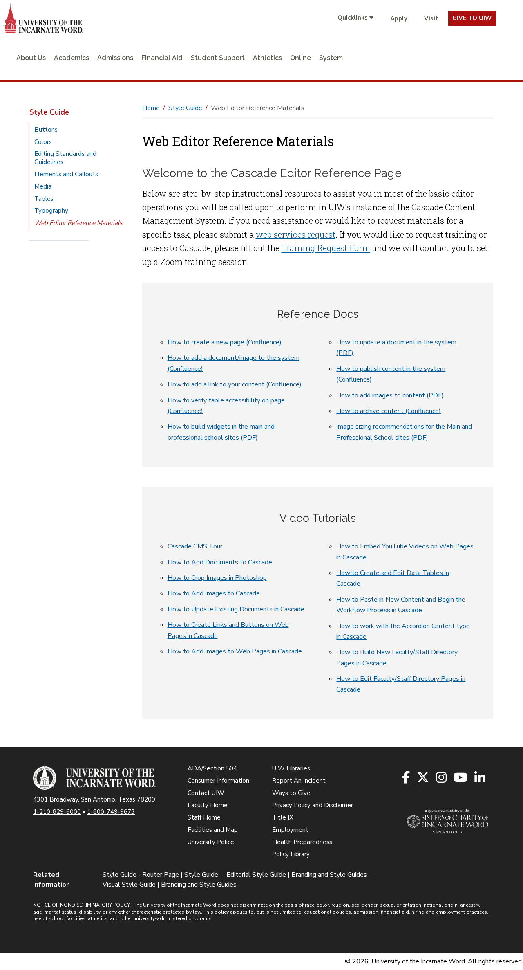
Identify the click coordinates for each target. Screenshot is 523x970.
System (331, 58)
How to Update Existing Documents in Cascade (236, 609)
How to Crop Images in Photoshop (217, 577)
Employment (290, 830)
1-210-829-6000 (57, 812)
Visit (431, 18)
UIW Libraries (291, 768)
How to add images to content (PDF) (390, 395)
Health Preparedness (302, 842)
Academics (71, 58)
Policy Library (291, 854)
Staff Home (204, 817)
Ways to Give (291, 793)
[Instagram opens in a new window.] (442, 778)
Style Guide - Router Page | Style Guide (160, 874)
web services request (295, 234)
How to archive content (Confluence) (388, 410)
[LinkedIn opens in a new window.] (480, 778)
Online (300, 58)
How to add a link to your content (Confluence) (235, 384)
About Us (31, 58)
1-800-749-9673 (111, 812)
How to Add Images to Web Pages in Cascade (235, 651)
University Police (211, 842)
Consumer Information (218, 781)
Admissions (115, 58)
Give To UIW (472, 18)
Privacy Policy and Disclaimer (312, 805)
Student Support (218, 58)
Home (151, 107)
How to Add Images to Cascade (214, 593)
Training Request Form (326, 247)
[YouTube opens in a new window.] (461, 778)
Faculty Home (208, 805)
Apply (398, 18)
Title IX (282, 817)
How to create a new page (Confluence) (225, 342)
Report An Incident (299, 781)
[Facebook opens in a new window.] (406, 778)
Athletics (267, 58)
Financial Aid (162, 58)
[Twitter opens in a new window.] (423, 778)
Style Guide (49, 112)
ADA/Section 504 (212, 768)
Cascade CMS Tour (195, 546)
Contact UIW (206, 793)
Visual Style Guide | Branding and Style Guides (170, 884)
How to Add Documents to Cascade (220, 562)
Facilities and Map (213, 830)
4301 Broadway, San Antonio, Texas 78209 (94, 799)
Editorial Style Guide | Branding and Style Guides (296, 874)
